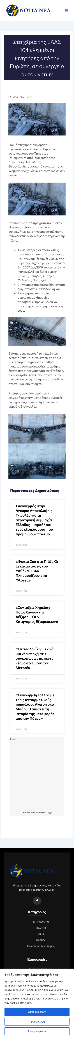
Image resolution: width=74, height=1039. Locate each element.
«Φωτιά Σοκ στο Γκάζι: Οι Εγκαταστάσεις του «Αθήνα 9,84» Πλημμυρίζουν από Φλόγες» (37, 570)
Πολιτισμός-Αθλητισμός (41, 946)
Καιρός (26, 812)
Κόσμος (40, 940)
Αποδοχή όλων (37, 1011)
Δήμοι (41, 933)
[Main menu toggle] (66, 10)
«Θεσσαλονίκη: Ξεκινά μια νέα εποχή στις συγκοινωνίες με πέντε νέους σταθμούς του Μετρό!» (35, 658)
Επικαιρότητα (41, 921)
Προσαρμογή (37, 1021)
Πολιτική (41, 927)
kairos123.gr (45, 812)
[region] (37, 1004)
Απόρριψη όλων (37, 1031)
